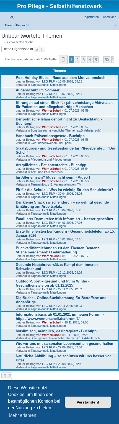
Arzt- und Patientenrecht (47, 172)
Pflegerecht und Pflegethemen (51, 159)
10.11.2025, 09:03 (76, 322)
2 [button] (78, 59)
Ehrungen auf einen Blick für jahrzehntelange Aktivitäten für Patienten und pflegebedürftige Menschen (64, 105)
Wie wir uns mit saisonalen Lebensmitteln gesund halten (64, 343)
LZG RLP (48, 81)
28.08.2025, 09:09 (70, 364)
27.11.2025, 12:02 (70, 289)
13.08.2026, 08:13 (70, 81)
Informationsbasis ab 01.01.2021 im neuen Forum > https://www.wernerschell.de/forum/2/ (60, 316)
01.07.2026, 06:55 (76, 156)
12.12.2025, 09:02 (70, 272)
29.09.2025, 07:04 (70, 347)
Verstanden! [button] (88, 402)
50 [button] (107, 59)
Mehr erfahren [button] (22, 415)
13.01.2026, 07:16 (70, 239)
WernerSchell (51, 110)
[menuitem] (10, 17)
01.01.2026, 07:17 (76, 256)
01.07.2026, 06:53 (76, 181)
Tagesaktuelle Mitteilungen (48, 84)
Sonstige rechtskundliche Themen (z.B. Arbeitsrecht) (66, 130)
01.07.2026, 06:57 (76, 127)
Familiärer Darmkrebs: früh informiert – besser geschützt (64, 219)
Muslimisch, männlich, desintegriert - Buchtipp (56, 331)
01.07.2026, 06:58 (76, 110)
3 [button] (84, 59)
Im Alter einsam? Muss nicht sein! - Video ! (53, 177)
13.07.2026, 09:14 (70, 94)
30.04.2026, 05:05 (70, 193)
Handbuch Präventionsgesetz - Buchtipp (50, 136)
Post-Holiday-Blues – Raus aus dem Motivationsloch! (61, 78)
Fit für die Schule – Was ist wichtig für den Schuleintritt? (64, 190)
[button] (63, 59)
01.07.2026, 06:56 (76, 139)
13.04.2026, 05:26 (70, 210)
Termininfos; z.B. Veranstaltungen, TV (56, 184)
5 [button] (96, 59)
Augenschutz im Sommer (38, 90)
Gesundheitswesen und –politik (52, 143)
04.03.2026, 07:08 (70, 222)
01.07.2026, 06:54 (76, 168)
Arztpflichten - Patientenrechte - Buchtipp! (51, 165)
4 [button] (90, 59)
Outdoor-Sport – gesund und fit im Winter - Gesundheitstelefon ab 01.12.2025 (52, 283)
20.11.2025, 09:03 (70, 305)
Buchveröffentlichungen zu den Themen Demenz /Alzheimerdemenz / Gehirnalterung (57, 250)
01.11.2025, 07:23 (76, 334)
